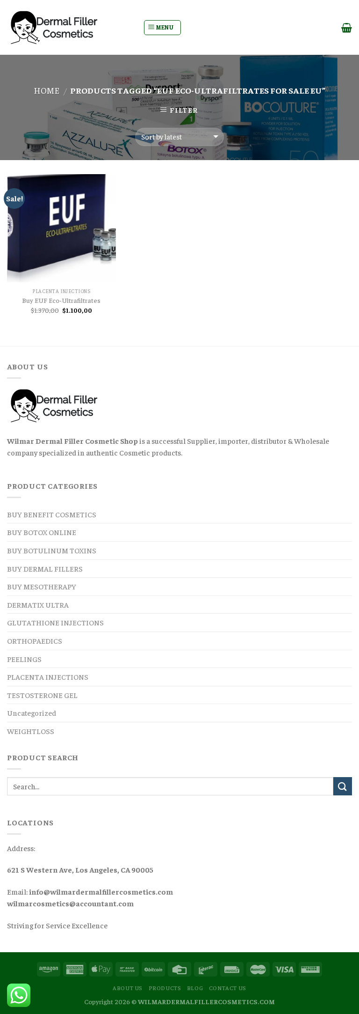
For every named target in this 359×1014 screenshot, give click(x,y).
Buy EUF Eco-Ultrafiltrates (61, 300)
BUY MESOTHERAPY (41, 586)
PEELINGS (24, 658)
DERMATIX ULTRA (38, 604)
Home (46, 90)
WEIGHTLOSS (30, 730)
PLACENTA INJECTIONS (47, 676)
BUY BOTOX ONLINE (41, 531)
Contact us (227, 988)
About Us (128, 988)
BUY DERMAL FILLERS (45, 568)
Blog (195, 988)
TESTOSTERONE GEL (42, 694)
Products (165, 988)
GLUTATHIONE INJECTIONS (55, 622)
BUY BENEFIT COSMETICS (51, 514)
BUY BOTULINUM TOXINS (51, 550)
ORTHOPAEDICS (34, 640)
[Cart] (346, 27)
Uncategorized (31, 712)
